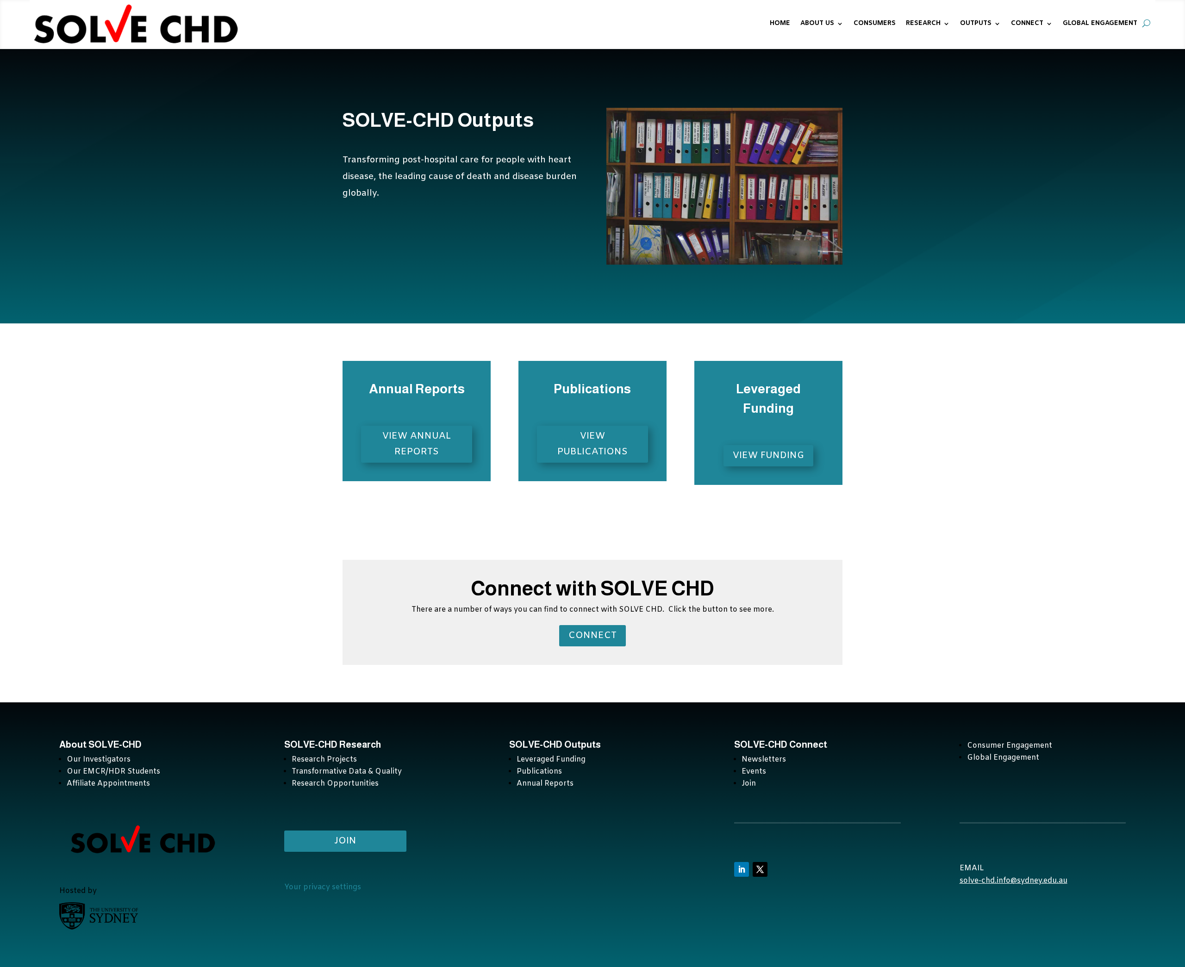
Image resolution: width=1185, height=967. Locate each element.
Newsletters (764, 759)
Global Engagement (1003, 757)
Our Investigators (99, 759)
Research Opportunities (335, 783)
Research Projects (324, 759)
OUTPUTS (976, 23)
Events (754, 771)
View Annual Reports (416, 444)
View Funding (768, 455)
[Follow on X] (760, 869)
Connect (592, 635)
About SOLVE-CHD (100, 744)
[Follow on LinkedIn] (741, 869)
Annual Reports (545, 783)
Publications (539, 771)
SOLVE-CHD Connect (780, 744)
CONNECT (1027, 23)
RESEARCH (923, 23)
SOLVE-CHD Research (333, 744)
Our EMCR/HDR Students (113, 771)
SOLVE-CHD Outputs (555, 744)
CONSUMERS (875, 23)
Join (749, 783)
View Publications (592, 444)
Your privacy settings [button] (322, 887)
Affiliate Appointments (108, 783)
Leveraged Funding (551, 759)
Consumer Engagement (1009, 745)
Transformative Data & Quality (347, 771)
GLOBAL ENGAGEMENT (1100, 23)
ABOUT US (817, 23)
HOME (780, 23)
